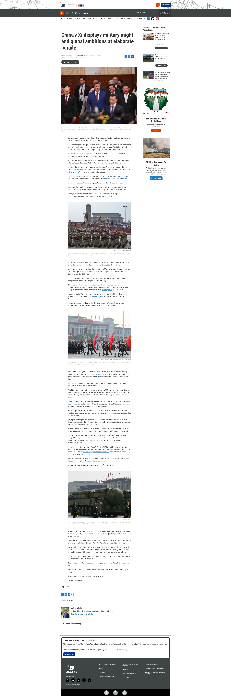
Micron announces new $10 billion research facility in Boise (162, 57)
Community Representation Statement (130, 664)
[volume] (67, 13)
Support (120, 18)
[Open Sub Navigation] (65, 18)
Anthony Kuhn (81, 55)
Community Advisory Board (107, 676)
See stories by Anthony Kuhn (82, 614)
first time (97, 383)
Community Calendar (135, 18)
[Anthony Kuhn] (65, 612)
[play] (61, 13)
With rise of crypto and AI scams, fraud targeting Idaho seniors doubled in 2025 (162, 37)
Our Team (102, 672)
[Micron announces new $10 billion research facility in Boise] (148, 58)
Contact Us (125, 669)
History (101, 668)
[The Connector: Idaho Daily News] (156, 101)
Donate (167, 5)
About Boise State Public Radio (107, 664)
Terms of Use (125, 677)
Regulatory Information (151, 664)
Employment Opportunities (129, 673)
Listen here (156, 130)
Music (69, 18)
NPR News (69, 587)
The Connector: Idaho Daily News (156, 120)
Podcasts (90, 18)
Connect (110, 18)
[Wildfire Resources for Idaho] (156, 148)
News (61, 18)
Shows (100, 18)
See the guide (156, 178)
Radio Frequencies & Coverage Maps (155, 668)
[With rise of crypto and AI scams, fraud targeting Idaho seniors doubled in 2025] (148, 36)
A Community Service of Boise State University (155, 673)
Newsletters (80, 18)
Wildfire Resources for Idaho (156, 163)
